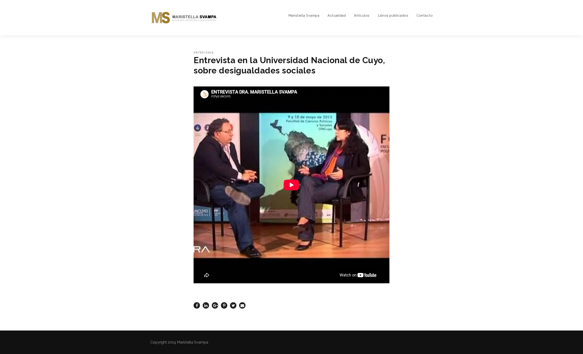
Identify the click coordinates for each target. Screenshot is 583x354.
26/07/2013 (203, 52)
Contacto (425, 15)
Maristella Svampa (304, 15)
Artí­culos (362, 15)
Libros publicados (393, 15)
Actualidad (336, 15)
